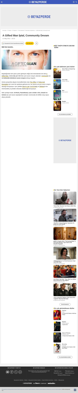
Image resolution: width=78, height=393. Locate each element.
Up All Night (33, 86)
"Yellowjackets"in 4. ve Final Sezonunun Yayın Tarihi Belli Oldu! (64, 261)
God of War (64, 79)
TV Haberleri (14, 30)
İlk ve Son (64, 344)
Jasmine (64, 310)
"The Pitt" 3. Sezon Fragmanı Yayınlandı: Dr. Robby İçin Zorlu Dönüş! (63, 223)
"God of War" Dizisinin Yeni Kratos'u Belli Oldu (64, 205)
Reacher (64, 321)
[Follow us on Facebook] (12, 372)
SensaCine (56, 373)
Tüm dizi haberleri (65, 304)
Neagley (64, 101)
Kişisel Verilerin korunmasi (47, 380)
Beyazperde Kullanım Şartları (35, 380)
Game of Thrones (66, 333)
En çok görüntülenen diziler (65, 357)
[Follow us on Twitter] (16, 372)
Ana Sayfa (4, 30)
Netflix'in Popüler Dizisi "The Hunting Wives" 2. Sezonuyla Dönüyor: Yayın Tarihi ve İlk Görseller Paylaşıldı (64, 242)
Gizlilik (55, 380)
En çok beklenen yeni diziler (65, 114)
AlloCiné (56, 371)
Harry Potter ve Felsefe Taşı (68, 69)
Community (44, 76)
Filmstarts (67, 371)
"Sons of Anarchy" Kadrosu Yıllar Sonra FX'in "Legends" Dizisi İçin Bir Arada (64, 298)
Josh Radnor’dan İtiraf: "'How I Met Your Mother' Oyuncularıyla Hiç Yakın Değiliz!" (64, 280)
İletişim (25, 380)
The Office (33, 82)
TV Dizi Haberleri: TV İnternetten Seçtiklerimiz (26, 30)
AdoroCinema (68, 373)
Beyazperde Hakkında (18, 380)
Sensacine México (62, 375)
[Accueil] (38, 2)
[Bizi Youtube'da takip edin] (8, 372)
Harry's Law (25, 86)
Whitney (41, 86)
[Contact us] (20, 372)
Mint (63, 90)
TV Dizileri (9, 30)
